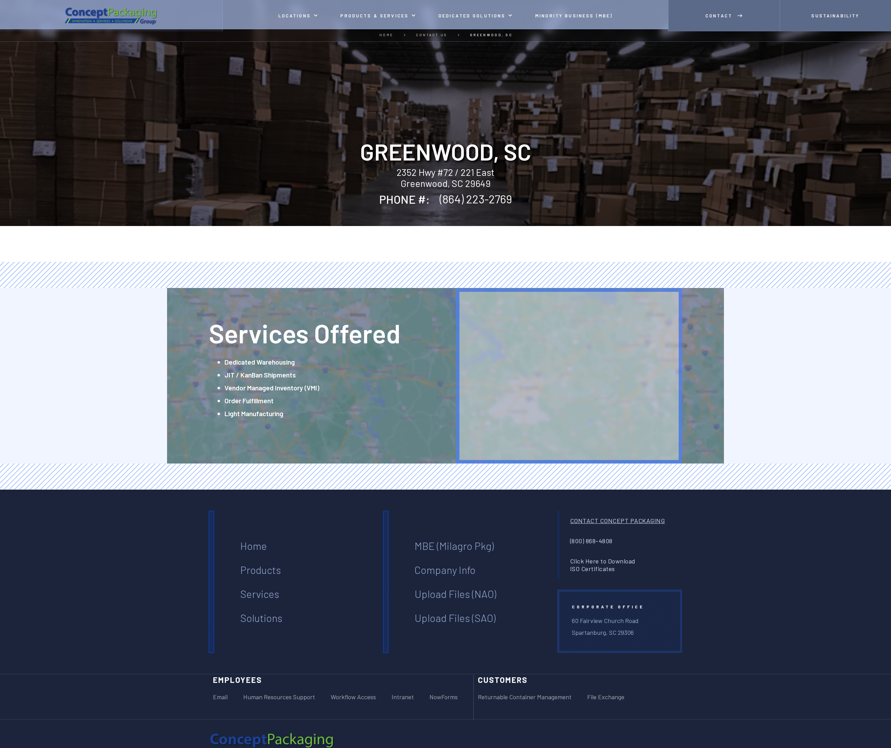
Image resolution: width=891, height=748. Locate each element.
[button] (298, 15)
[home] (111, 15)
